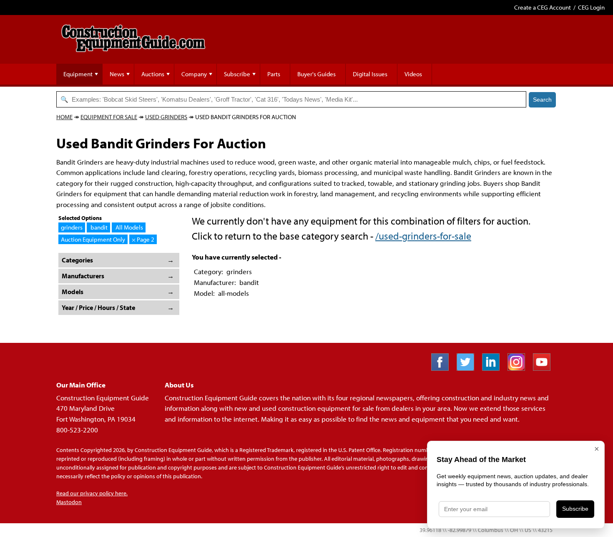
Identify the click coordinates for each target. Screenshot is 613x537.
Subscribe (237, 74)
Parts (273, 74)
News (117, 74)
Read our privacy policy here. (92, 493)
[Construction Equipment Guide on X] (468, 368)
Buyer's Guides (316, 74)
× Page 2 (143, 239)
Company (194, 74)
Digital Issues (370, 74)
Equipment (78, 74)
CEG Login (591, 7)
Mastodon (69, 502)
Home (64, 117)
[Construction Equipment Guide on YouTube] (545, 368)
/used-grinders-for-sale (423, 236)
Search (542, 99)
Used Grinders (166, 117)
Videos (413, 74)
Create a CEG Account (542, 7)
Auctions (152, 74)
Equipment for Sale (108, 117)
